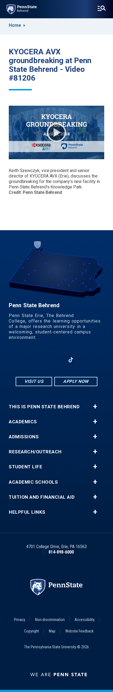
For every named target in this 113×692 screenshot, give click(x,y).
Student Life (25, 466)
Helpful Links (27, 512)
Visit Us (33, 381)
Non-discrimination (50, 619)
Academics (23, 421)
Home (15, 25)
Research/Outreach (35, 451)
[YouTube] (85, 359)
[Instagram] (42, 359)
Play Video (56, 132)
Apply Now (76, 381)
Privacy (19, 619)
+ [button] (95, 406)
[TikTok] (71, 359)
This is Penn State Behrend (44, 406)
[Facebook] (28, 359)
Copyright (31, 631)
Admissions (24, 436)
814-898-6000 (61, 552)
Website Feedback (79, 631)
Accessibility (85, 619)
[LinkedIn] (56, 359)
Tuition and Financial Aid (42, 497)
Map (52, 631)
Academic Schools (33, 482)
